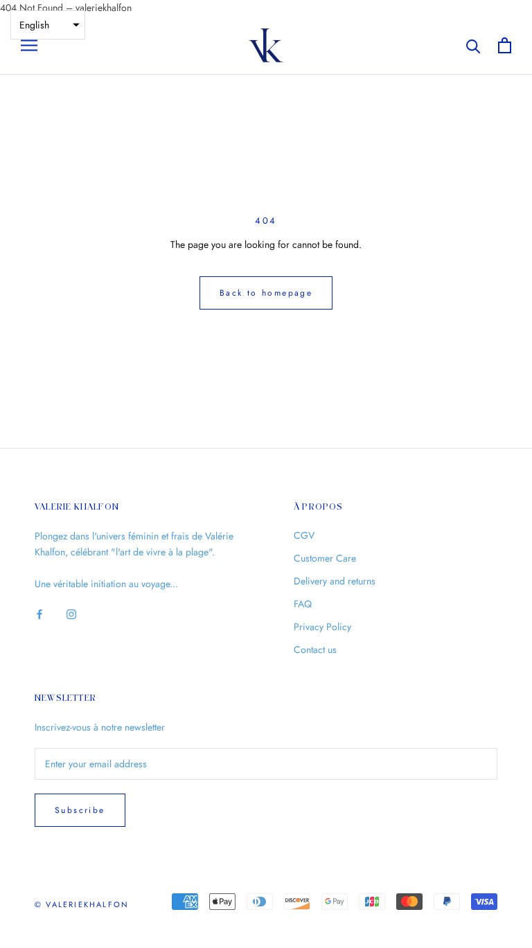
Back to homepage (266, 293)
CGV (304, 535)
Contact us (315, 649)
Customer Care (325, 558)
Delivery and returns (334, 581)
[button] (47, 24)
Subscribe (80, 810)
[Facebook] (39, 614)
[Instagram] (71, 614)
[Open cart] (504, 45)
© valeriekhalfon (82, 904)
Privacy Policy (322, 627)
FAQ (303, 604)
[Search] (473, 45)
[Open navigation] (29, 45)
